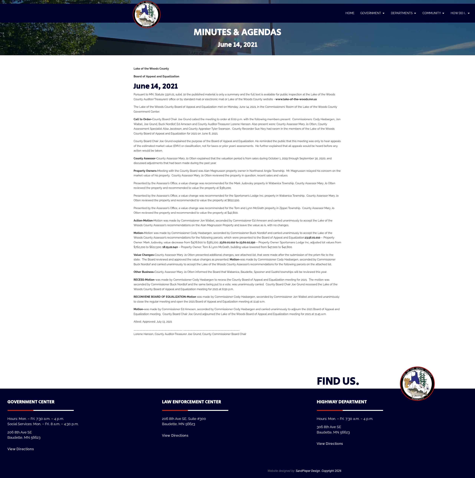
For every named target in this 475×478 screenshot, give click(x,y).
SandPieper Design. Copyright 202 (318, 471)
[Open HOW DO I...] (468, 13)
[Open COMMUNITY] (443, 13)
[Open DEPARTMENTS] (415, 13)
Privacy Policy (332, 466)
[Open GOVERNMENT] (383, 13)
